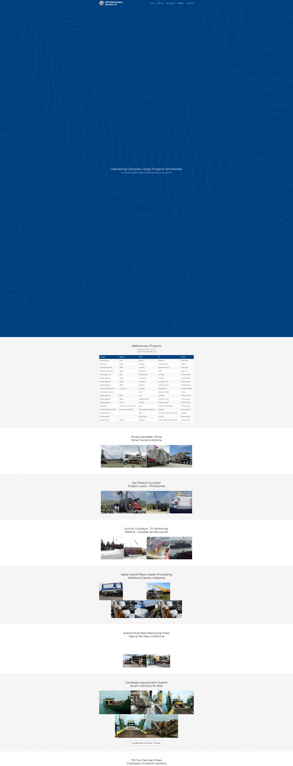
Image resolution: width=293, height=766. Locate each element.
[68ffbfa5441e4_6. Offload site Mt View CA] (111, 647)
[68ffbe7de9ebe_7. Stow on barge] (146, 609)
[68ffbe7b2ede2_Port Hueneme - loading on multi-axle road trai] (111, 591)
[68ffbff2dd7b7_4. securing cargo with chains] (146, 702)
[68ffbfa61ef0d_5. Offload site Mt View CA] (158, 647)
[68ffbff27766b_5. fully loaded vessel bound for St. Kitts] (115, 702)
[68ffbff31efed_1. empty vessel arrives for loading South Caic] (130, 726)
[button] (146, 743)
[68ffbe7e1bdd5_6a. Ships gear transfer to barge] (123, 609)
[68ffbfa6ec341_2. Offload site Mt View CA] (134, 660)
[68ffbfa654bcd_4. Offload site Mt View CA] (134, 647)
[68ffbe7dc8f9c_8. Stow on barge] (170, 609)
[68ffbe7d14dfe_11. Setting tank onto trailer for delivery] (134, 591)
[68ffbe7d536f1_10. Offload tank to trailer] (158, 591)
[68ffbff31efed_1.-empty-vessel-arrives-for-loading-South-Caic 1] (162, 726)
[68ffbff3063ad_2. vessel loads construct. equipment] (178, 702)
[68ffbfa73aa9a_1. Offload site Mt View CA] (158, 660)
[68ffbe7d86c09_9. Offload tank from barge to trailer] (182, 591)
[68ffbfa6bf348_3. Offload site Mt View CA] (182, 647)
